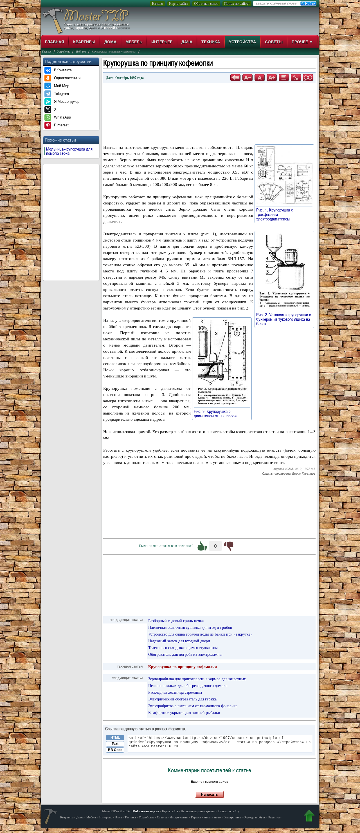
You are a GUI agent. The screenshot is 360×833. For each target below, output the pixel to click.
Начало (157, 3)
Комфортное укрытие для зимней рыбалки (184, 713)
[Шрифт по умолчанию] (259, 77)
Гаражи (196, 817)
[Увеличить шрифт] (271, 77)
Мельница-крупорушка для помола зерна (69, 151)
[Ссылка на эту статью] (296, 77)
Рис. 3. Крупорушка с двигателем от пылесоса (218, 413)
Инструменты (179, 817)
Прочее (302, 42)
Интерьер (161, 42)
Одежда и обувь (255, 817)
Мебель (133, 42)
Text (115, 744)
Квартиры (84, 42)
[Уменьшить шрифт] (247, 77)
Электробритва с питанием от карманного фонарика (192, 706)
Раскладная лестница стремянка (175, 692)
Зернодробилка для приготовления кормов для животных (197, 679)
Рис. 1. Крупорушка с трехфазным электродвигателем (275, 214)
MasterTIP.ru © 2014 (116, 811)
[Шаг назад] (235, 77)
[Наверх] (309, 817)
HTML (115, 737)
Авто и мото (212, 817)
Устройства (242, 42)
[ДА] (202, 546)
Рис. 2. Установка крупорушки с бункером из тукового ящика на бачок (283, 319)
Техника (210, 42)
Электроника (232, 817)
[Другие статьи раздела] (284, 77)
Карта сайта (178, 3)
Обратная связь (206, 3)
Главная (54, 42)
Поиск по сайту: (237, 3)
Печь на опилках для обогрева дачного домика (187, 686)
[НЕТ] (228, 546)
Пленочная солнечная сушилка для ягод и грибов (190, 627)
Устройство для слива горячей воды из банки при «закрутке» (200, 634)
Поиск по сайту (228, 811)
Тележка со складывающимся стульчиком (183, 648)
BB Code (115, 750)
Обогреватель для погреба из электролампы (185, 654)
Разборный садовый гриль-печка (176, 621)
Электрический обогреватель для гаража (182, 699)
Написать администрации (198, 811)
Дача (186, 42)
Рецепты (274, 817)
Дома (110, 42)
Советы (274, 42)
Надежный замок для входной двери (179, 641)
